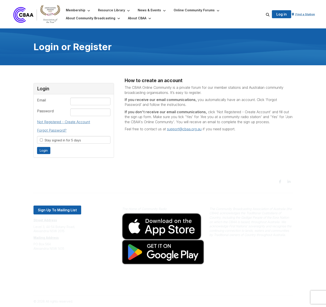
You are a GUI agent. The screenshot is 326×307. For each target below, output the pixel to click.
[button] (78, 10)
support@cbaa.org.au (49, 266)
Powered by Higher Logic (274, 301)
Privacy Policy (43, 279)
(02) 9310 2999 (44, 262)
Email (41, 100)
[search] (262, 14)
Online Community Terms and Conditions (62, 286)
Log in (281, 14)
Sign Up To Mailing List (57, 210)
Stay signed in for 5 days (62, 140)
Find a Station (305, 14)
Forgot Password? (52, 130)
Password (45, 111)
